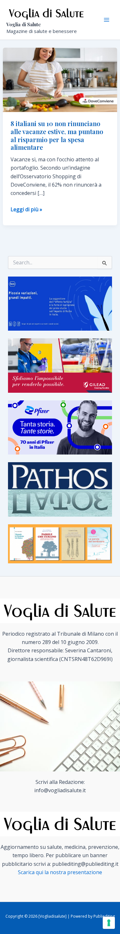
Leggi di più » (26, 209)
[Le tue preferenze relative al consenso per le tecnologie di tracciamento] (109, 923)
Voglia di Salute (23, 24)
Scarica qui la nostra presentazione (60, 872)
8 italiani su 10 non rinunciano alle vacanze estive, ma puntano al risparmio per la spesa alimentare (57, 135)
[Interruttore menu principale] (107, 20)
